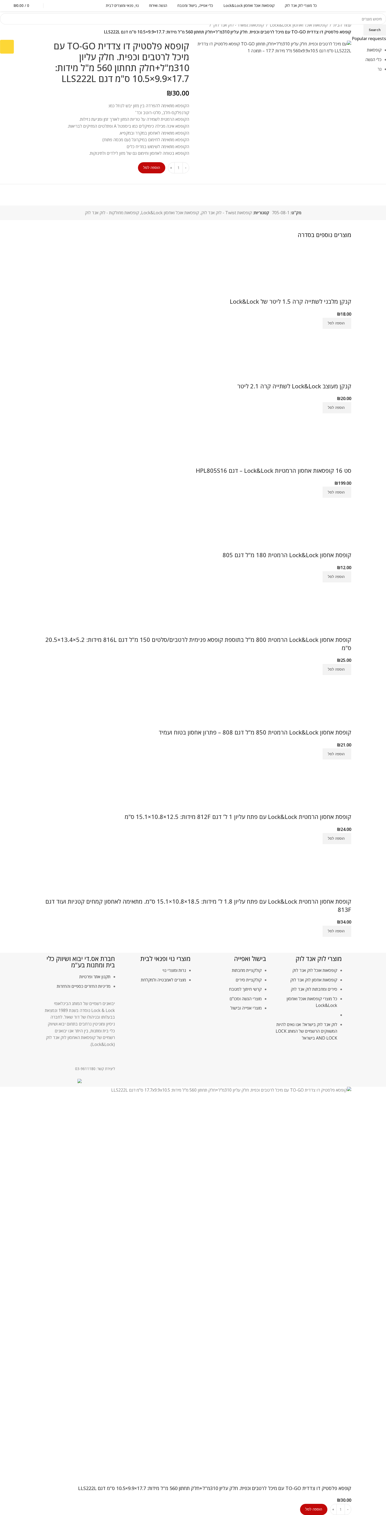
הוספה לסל (151, 167)
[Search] (53, 5)
